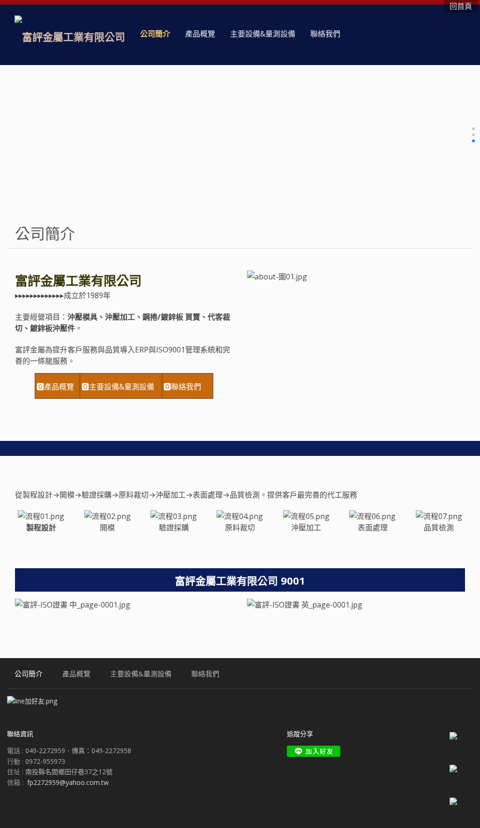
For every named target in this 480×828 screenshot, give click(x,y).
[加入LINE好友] (313, 751)
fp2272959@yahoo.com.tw (68, 782)
